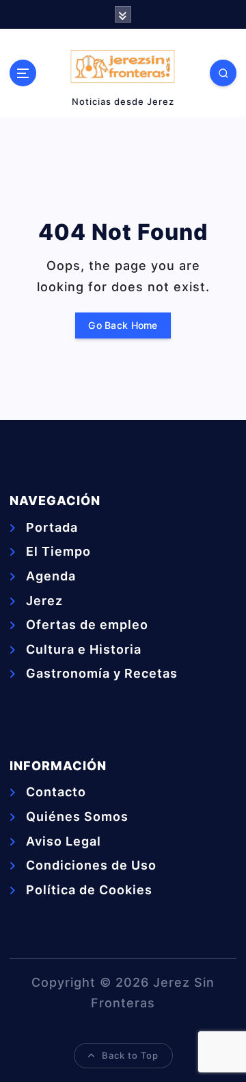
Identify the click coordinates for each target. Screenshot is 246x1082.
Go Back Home (122, 325)
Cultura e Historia (83, 649)
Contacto (56, 792)
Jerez (44, 600)
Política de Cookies (89, 890)
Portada (52, 527)
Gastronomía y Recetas (102, 673)
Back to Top (130, 1055)
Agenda (51, 576)
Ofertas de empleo (87, 624)
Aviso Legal (63, 841)
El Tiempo (58, 551)
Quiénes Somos (77, 816)
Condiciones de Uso (91, 865)
